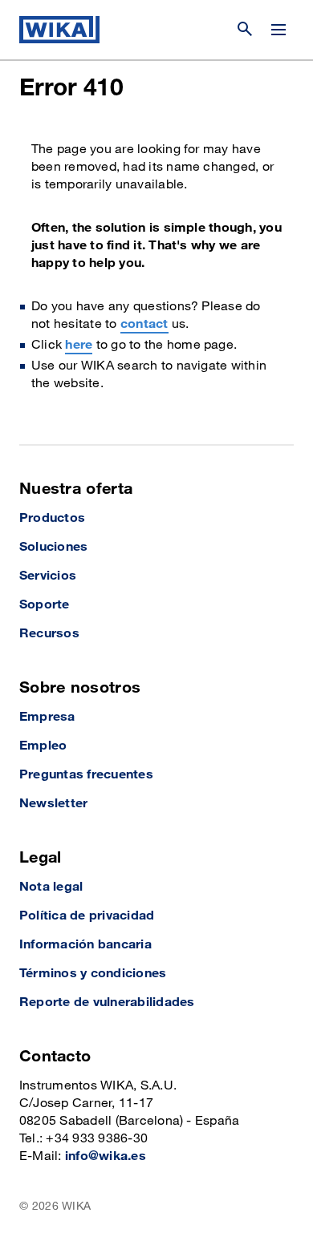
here (78, 345)
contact (144, 324)
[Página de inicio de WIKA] (59, 30)
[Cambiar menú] (278, 29)
